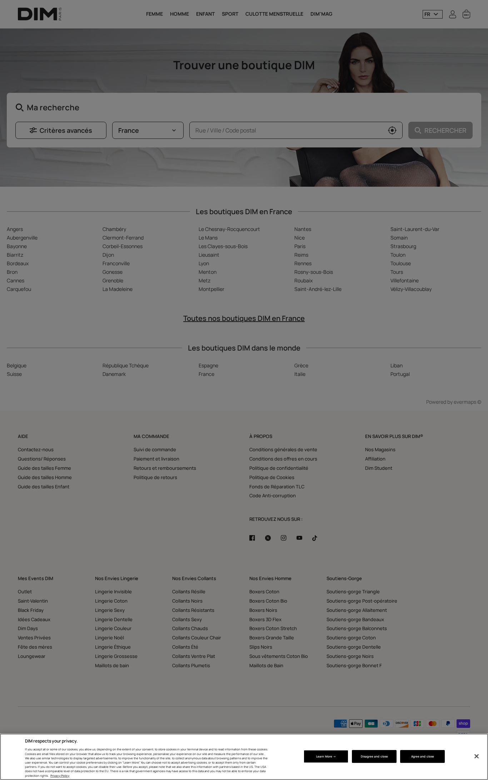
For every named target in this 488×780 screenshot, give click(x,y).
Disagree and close (374, 756)
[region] (244, 757)
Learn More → (326, 756)
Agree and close (422, 756)
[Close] (476, 756)
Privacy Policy (59, 776)
